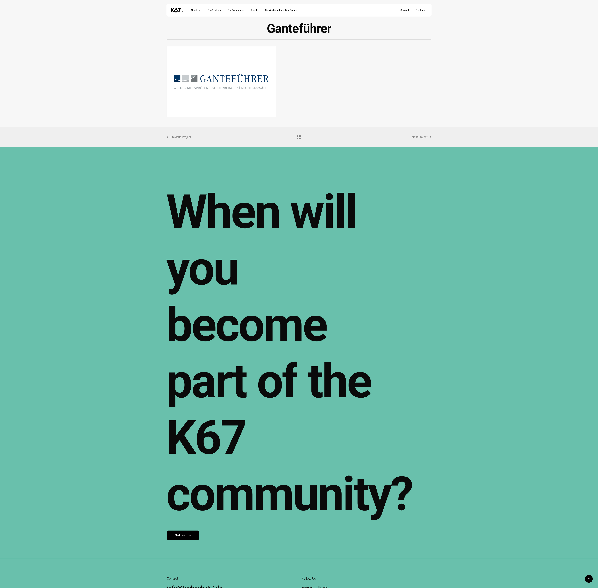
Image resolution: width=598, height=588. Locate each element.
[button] (183, 535)
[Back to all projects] (299, 136)
